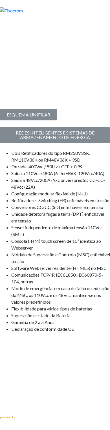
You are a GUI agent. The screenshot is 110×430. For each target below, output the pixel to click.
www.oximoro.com (27, 417)
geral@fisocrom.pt (19, 405)
